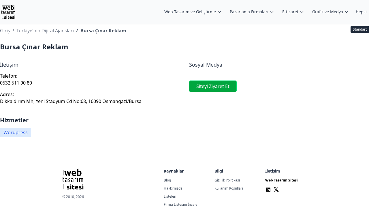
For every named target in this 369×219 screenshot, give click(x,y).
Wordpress (15, 132)
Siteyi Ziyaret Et (212, 86)
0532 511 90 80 (16, 83)
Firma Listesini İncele (180, 204)
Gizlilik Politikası (227, 180)
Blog (167, 180)
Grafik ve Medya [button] (327, 11)
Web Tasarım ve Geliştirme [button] (190, 11)
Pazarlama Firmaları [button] (249, 11)
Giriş (5, 30)
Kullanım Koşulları (228, 188)
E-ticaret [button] (290, 11)
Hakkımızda (173, 188)
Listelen (170, 196)
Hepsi (361, 11)
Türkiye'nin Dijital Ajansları (45, 30)
